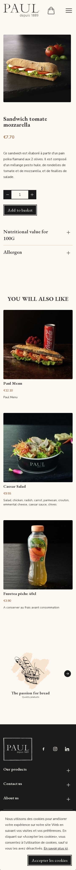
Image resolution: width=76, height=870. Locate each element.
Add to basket (20, 210)
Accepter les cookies (50, 860)
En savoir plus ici (56, 848)
